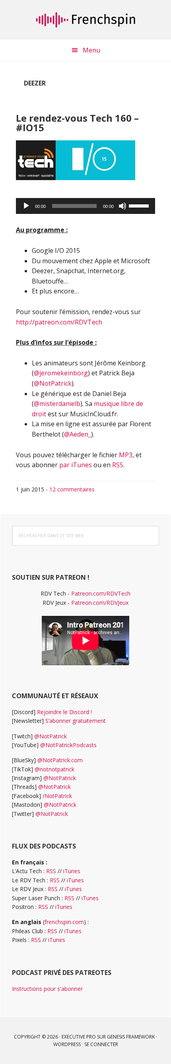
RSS (117, 464)
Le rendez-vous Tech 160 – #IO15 (77, 122)
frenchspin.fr (85, 20)
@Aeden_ (77, 434)
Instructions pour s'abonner (47, 988)
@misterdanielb (57, 403)
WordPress (67, 1044)
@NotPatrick (53, 383)
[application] (85, 206)
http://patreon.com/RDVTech (59, 322)
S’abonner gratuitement (75, 720)
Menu (91, 50)
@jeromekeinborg (61, 373)
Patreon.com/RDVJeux (99, 602)
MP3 (125, 454)
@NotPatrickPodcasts (68, 745)
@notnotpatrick (54, 769)
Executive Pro (79, 1036)
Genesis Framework (131, 1036)
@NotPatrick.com (60, 760)
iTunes (71, 871)
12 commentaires (72, 489)
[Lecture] (26, 206)
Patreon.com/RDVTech (100, 593)
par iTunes (75, 464)
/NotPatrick (57, 796)
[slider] (140, 205)
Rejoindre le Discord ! (64, 712)
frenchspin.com (64, 922)
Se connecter (101, 1044)
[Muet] (122, 206)
